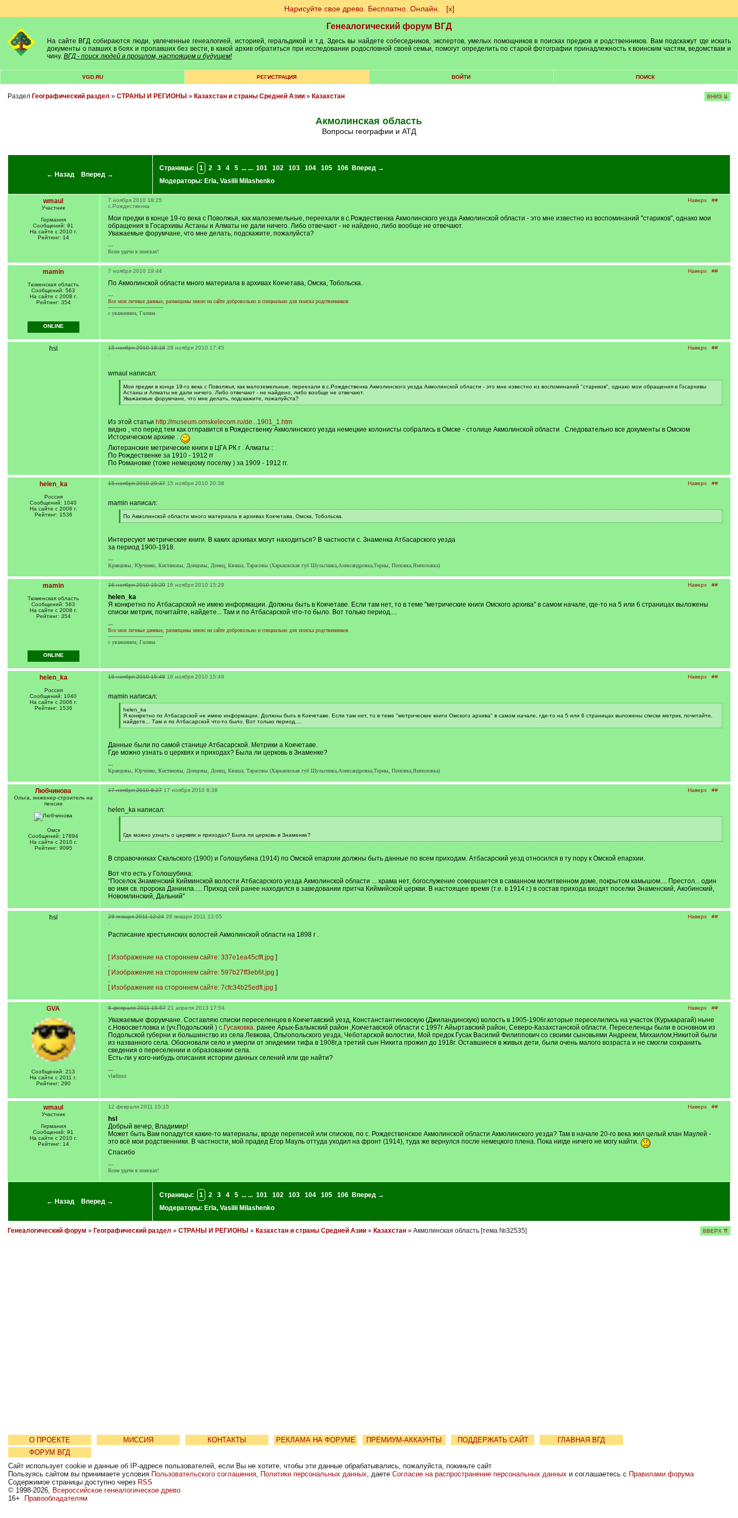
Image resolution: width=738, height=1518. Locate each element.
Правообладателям (56, 1498)
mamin (53, 272)
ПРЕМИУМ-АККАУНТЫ (404, 1440)
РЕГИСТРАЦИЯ (277, 77)
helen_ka (53, 484)
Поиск (645, 77)
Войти (461, 77)
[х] (450, 8)
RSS (145, 1482)
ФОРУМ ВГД (49, 1452)
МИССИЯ (138, 1440)
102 (278, 168)
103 (294, 168)
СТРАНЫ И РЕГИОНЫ (152, 96)
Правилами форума (661, 1474)
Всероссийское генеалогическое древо (116, 1490)
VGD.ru (92, 77)
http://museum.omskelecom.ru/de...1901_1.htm (224, 422)
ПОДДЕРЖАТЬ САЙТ (493, 1440)
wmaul (53, 201)
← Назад (60, 174)
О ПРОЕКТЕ (49, 1440)
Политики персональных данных (313, 1474)
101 (261, 168)
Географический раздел (71, 96)
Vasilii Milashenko (247, 181)
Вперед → (97, 174)
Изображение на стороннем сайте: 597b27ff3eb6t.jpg (192, 972)
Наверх (697, 200)
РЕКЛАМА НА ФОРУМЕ (315, 1440)
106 (342, 168)
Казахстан (328, 96)
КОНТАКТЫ (226, 1440)
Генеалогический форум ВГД (389, 26)
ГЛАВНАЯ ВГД (581, 1440)
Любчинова (53, 791)
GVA (53, 1008)
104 (310, 168)
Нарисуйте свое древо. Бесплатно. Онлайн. (362, 8)
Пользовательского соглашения (203, 1474)
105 (326, 168)
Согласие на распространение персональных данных (479, 1474)
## (715, 200)
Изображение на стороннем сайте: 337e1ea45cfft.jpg (192, 957)
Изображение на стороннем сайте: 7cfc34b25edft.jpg (192, 987)
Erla (210, 181)
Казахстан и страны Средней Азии (249, 96)
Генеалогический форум (47, 1230)
